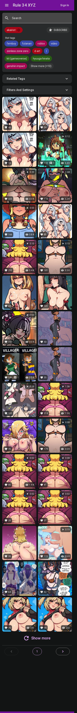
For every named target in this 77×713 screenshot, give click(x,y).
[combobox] (40, 19)
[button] (37, 78)
